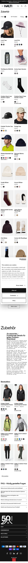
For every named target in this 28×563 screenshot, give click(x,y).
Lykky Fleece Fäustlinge (18, 210)
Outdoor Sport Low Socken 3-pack (6, 97)
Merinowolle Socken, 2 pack (7, 210)
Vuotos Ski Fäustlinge (20, 238)
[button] (2, 6)
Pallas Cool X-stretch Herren (20, 434)
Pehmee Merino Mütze (19, 154)
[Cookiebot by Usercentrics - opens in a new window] (19, 259)
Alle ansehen (5, 476)
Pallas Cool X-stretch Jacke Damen (7, 434)
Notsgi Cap (17, 126)
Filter (2, 16)
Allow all (14, 290)
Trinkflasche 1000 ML (7, 69)
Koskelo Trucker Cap (7, 126)
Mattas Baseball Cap (7, 153)
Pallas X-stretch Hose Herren (20, 464)
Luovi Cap (4, 40)
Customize (13, 295)
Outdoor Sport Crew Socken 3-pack (20, 97)
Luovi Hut (17, 40)
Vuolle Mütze (4, 182)
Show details (19, 285)
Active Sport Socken (20, 69)
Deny (14, 300)
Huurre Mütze (18, 182)
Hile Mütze (4, 238)
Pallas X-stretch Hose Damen (7, 464)
